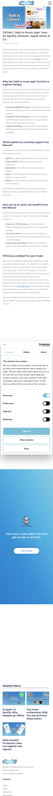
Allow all (26, 431)
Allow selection (26, 440)
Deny (26, 449)
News (16, 43)
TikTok (21, 120)
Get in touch (26, 551)
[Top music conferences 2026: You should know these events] (37, 699)
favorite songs (23, 286)
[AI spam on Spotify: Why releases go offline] (14, 699)
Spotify (37, 59)
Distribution (7, 792)
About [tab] (43, 352)
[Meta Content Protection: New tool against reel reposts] (14, 729)
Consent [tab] (9, 352)
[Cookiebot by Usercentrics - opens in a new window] (39, 345)
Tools (5, 789)
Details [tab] (26, 352)
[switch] (46, 403)
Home (5, 786)
